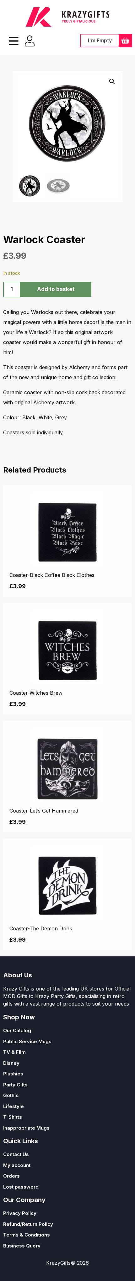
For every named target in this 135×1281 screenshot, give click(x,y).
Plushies (13, 1074)
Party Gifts (15, 1085)
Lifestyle (13, 1106)
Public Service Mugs (27, 1041)
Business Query (21, 1246)
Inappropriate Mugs (26, 1128)
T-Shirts (12, 1117)
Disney (11, 1063)
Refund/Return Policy (28, 1224)
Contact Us (16, 1154)
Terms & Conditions (26, 1235)
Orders (11, 1176)
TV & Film (14, 1052)
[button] (112, 81)
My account (16, 1165)
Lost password (21, 1187)
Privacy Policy (19, 1213)
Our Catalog (17, 1030)
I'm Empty (100, 40)
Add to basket (56, 289)
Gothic (11, 1095)
